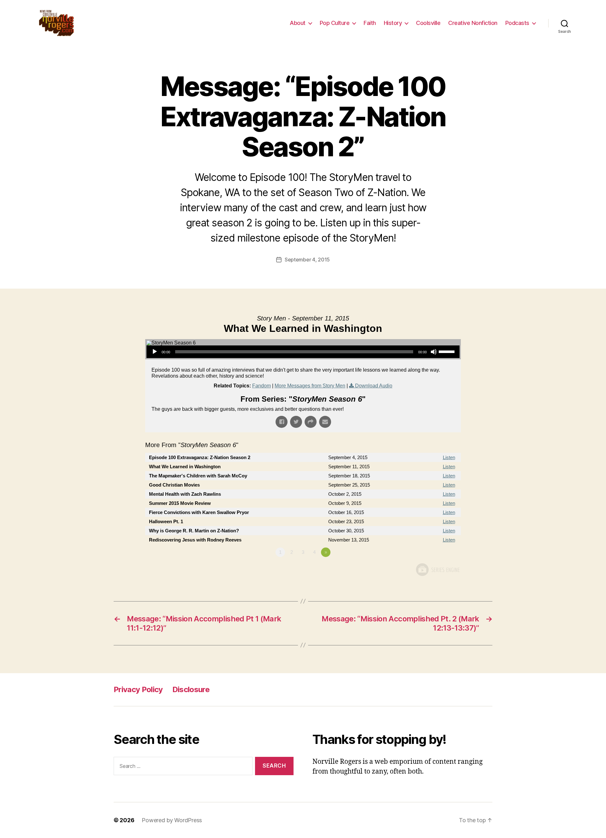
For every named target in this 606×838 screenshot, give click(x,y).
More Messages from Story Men (310, 385)
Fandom (261, 385)
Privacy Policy (138, 689)
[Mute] (434, 352)
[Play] (155, 352)
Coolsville (428, 23)
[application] (303, 351)
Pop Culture (335, 23)
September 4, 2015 (307, 259)
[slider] (447, 351)
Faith (370, 23)
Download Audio (373, 385)
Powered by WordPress (172, 820)
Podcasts (517, 23)
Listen (449, 457)
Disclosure (191, 689)
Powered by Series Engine (437, 569)
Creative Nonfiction (472, 23)
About (298, 23)
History (393, 23)
